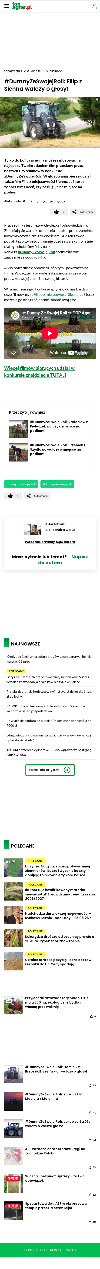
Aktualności (32, 71)
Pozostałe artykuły (44, 769)
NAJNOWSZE (25, 644)
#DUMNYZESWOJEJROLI (57, 484)
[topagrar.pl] (22, 6)
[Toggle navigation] (6, 5)
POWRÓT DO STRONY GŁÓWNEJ (50, 1250)
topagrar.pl (12, 71)
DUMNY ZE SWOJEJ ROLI (21, 484)
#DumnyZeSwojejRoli (36, 251)
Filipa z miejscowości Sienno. (56, 294)
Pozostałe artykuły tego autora (50, 542)
